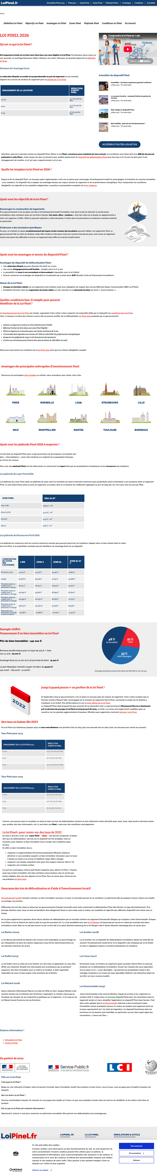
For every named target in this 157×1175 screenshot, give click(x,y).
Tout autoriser (137, 1146)
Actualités (151, 3)
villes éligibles (30, 375)
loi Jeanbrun (91, 185)
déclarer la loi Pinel (128, 712)
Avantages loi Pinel (56, 23)
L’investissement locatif (11, 898)
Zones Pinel (97, 3)
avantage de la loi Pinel (56, 80)
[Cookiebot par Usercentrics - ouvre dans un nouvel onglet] (16, 1170)
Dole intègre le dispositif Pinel (122, 110)
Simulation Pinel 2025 (56, 3)
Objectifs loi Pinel (34, 23)
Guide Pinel (84, 3)
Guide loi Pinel (11, 1043)
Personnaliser (135, 1153)
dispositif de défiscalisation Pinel (93, 157)
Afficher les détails (40, 1170)
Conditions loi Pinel (112, 23)
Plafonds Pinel (91, 23)
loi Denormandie (110, 1003)
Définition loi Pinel (13, 23)
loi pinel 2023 (20, 879)
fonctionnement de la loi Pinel (16, 313)
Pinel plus (72, 3)
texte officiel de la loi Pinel (98, 703)
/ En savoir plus (125, 85)
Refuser (136, 1160)
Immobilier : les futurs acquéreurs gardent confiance (131, 82)
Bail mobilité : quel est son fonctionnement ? (128, 123)
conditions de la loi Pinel (122, 313)
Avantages (126, 3)
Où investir (130, 23)
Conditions (139, 3)
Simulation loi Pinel (13, 1040)
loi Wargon (94, 922)
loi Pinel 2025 (85, 316)
